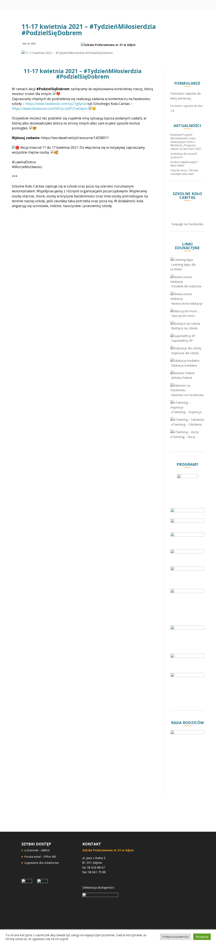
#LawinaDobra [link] (24, 162)
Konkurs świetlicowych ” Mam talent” (184, 163)
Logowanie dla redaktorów (41, 863)
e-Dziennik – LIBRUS (37, 850)
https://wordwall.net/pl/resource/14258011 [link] (75, 137)
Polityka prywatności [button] (175, 937)
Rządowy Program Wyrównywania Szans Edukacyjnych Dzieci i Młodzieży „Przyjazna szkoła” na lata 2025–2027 (185, 142)
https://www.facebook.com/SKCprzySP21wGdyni (49, 108)
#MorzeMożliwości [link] (27, 167)
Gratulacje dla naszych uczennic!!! (183, 155)
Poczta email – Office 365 (40, 856)
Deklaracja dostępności (98, 887)
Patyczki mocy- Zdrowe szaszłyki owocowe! (184, 172)
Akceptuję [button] (202, 937)
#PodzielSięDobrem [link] (53, 89)
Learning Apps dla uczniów (183, 266)
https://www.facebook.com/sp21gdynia (55, 103)
